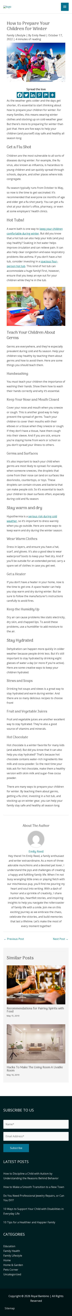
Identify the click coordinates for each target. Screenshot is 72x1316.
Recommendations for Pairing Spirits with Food (35, 1010)
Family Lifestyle (16, 35)
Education (9, 1246)
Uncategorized (12, 1274)
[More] (52, 95)
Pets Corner (10, 1269)
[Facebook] (20, 95)
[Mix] (46, 95)
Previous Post (14, 939)
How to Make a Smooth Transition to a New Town (33, 1187)
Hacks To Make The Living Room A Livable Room (35, 1069)
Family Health (11, 1251)
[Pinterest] (39, 95)
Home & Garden (13, 1265)
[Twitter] (26, 95)
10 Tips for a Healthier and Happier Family (29, 1222)
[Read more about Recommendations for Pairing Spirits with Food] (36, 984)
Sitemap (10, 1308)
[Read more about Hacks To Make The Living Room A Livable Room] (36, 1043)
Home (7, 1260)
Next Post (60, 939)
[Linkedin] (33, 95)
